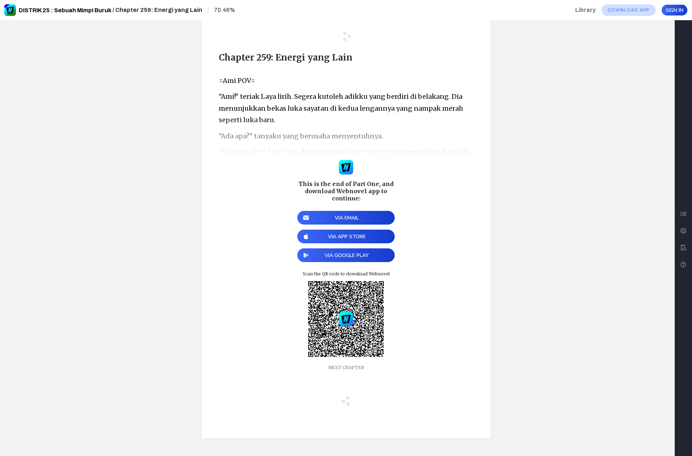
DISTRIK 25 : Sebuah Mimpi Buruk (65, 10)
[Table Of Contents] (683, 213)
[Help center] (683, 264)
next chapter (346, 367)
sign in (674, 10)
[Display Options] (683, 230)
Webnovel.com (10, 10)
